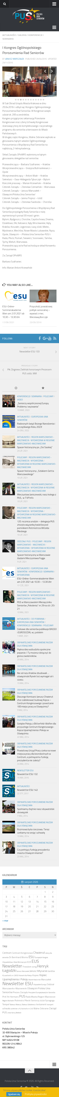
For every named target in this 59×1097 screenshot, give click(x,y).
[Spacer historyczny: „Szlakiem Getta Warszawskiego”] (8, 462)
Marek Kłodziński (35, 979)
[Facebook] (40, 338)
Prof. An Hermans (10, 996)
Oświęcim (32, 988)
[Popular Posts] (43, 388)
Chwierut (39, 952)
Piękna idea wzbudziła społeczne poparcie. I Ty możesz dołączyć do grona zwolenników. (34, 653)
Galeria (22, 35)
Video (20, 399)
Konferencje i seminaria (29, 396)
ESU (31, 956)
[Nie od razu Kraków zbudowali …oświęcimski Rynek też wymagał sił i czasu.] (8, 671)
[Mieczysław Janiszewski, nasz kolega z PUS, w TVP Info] (8, 489)
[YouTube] (50, 338)
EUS (29, 962)
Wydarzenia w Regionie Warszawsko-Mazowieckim (36, 442)
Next (52, 71)
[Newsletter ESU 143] (8, 791)
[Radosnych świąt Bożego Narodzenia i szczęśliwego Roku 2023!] (8, 421)
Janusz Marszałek (14, 58)
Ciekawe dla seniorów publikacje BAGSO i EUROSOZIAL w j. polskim (37, 630)
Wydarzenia (37, 460)
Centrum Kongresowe (22, 952)
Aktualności (9, 35)
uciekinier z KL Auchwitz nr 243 (22, 1008)
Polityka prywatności (36, 1094)
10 (38, 99)
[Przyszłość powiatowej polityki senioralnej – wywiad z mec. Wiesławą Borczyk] (43, 296)
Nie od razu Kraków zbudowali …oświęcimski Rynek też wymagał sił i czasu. (35, 676)
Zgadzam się (14, 1094)
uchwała (6, 1008)
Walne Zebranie (41, 1008)
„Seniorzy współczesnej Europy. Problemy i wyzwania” (33, 404)
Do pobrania (37, 618)
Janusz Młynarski (38, 971)
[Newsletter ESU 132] (8, 775)
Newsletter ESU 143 (27, 790)
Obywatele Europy (39, 984)
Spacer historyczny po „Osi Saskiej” (35, 447)
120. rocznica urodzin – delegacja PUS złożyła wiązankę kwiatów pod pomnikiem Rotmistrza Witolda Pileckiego (35, 526)
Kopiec (35, 975)
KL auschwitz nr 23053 (10, 975)
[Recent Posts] (16, 388)
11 (41, 99)
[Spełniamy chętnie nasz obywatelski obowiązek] (8, 806)
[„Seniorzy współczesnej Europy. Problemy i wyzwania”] (8, 401)
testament (41, 1004)
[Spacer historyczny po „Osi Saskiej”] (8, 441)
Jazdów (51, 971)
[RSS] (55, 338)
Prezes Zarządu (20, 992)
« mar (5, 920)
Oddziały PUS (24, 541)
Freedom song (30, 966)
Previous (45, 71)
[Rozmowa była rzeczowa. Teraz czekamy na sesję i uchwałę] (8, 827)
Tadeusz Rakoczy (15, 1004)
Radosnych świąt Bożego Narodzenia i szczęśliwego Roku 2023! (36, 425)
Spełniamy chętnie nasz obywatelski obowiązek (35, 810)
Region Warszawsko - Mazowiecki (34, 543)
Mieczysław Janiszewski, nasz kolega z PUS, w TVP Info (36, 496)
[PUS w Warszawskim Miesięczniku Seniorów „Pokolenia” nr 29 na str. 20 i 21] (8, 596)
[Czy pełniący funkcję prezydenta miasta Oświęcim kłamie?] (8, 847)
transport (50, 1004)
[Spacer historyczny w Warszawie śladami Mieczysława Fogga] (8, 546)
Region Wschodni (8, 1000)
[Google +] (45, 338)
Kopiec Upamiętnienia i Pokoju (24, 977)
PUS (22, 996)
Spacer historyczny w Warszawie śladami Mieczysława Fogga (33, 556)
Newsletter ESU (25, 770)
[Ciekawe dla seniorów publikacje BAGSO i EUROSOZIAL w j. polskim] (8, 623)
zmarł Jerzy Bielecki (14, 1012)
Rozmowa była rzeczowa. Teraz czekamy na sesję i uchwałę (33, 831)
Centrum (6, 953)
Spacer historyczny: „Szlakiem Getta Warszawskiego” (35, 472)
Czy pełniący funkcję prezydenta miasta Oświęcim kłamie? (33, 851)
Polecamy (48, 396)
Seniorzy (35, 1000)
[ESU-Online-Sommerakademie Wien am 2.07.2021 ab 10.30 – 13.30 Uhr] (15, 296)
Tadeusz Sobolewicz (29, 1004)
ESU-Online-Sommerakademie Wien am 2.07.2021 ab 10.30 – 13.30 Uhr (13, 312)
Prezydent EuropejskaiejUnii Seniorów (41, 992)
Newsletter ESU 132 (27, 774)
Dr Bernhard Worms (18, 957)
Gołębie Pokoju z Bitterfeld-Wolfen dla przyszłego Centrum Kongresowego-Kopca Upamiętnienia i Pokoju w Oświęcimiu (36, 728)
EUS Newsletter (20, 963)
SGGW (42, 1000)
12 (43, 99)
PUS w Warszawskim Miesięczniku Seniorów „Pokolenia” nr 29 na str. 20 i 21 (36, 605)
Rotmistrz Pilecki (23, 1000)
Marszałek (46, 979)
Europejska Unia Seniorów (30, 622)
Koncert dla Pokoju (25, 975)
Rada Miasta (31, 996)
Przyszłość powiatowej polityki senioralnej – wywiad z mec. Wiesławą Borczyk (41, 312)
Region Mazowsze (46, 996)
